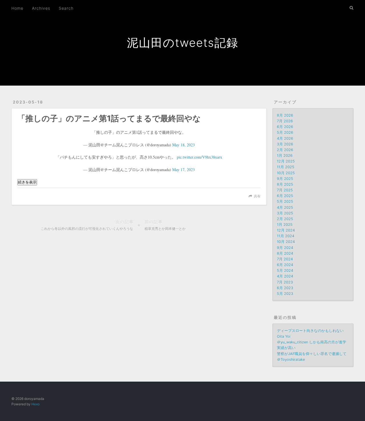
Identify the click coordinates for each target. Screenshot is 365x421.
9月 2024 (285, 248)
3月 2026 (285, 144)
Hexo (35, 404)
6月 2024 (285, 265)
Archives (41, 8)
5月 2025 (285, 201)
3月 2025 (285, 213)
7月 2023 (285, 282)
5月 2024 (285, 270)
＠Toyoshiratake (291, 359)
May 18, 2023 (183, 144)
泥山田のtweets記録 (182, 43)
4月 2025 (285, 207)
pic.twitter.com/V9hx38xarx (199, 157)
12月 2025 (286, 161)
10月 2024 (286, 242)
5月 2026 (285, 132)
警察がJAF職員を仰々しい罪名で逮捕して (311, 354)
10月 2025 (286, 173)
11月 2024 (285, 236)
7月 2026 (285, 121)
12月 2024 (286, 230)
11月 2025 (285, 167)
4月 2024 (285, 276)
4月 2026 (285, 138)
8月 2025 (285, 184)
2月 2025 (285, 219)
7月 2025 (285, 190)
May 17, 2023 (183, 169)
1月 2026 (285, 155)
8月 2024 (285, 253)
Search (66, 8)
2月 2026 (285, 150)
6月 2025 (285, 196)
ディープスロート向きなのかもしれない (310, 331)
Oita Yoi (283, 336)
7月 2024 (285, 259)
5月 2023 (285, 294)
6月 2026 (285, 127)
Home (17, 8)
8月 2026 (285, 115)
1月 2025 (285, 224)
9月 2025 (285, 179)
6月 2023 (285, 288)
